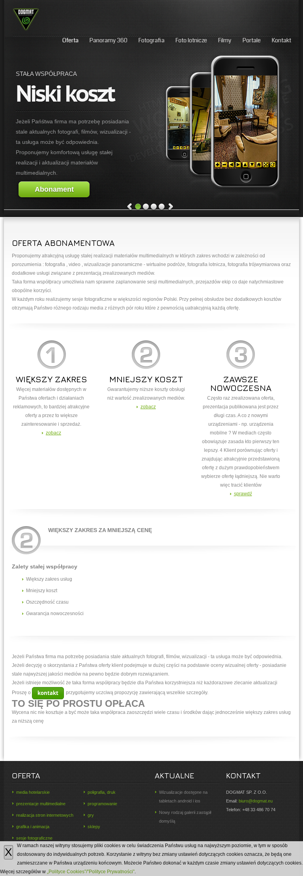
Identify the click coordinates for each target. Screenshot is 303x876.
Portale (251, 40)
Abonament (54, 189)
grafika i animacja (32, 826)
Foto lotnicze (191, 40)
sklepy (94, 826)
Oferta (70, 40)
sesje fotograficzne (34, 838)
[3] (154, 207)
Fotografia (151, 40)
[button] (48, 693)
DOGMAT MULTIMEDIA (40, 19)
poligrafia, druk (102, 792)
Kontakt (281, 40)
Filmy (225, 40)
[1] (138, 207)
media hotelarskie (33, 792)
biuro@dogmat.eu (256, 801)
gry (91, 815)
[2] (146, 207)
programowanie (102, 803)
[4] (162, 207)
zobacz (53, 433)
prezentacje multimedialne (40, 803)
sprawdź (243, 494)
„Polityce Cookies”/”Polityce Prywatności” (91, 871)
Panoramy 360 (108, 40)
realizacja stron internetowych (44, 815)
